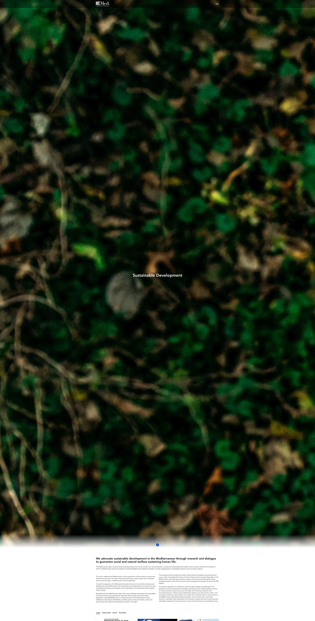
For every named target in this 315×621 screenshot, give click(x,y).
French (157, 324)
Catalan (157, 318)
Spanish (157, 313)
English (157, 308)
